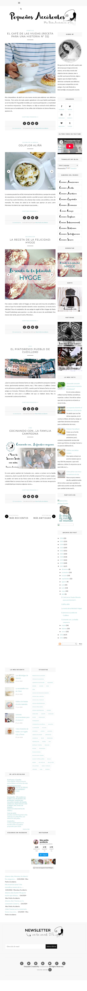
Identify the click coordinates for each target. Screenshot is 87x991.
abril (63, 594)
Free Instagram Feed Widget (44, 868)
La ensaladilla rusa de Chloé (22, 689)
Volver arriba (42, 970)
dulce (34, 717)
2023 (61, 547)
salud (49, 759)
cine (30, 427)
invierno (35, 731)
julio (63, 585)
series (34, 762)
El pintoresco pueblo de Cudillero (30, 351)
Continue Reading (29, 117)
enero (64, 631)
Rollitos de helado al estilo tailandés (22, 703)
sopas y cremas (46, 765)
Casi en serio (11, 813)
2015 (61, 638)
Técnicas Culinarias (38, 679)
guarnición (35, 727)
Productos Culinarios (38, 675)
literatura (48, 734)
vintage (47, 769)
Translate (73, 168)
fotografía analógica (38, 724)
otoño (44, 741)
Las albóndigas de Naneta (22, 676)
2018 (61, 563)
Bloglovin (62, 126)
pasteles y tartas (37, 745)
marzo (64, 625)
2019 (61, 560)
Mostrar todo (26, 829)
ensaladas (42, 717)
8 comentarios (17, 222)
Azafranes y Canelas (14, 780)
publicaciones (36, 752)
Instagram (61, 118)
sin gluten (51, 762)
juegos (42, 731)
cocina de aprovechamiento (40, 693)
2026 (61, 538)
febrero (64, 628)
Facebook (61, 109)
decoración (30, 236)
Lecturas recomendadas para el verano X (22, 717)
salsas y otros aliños (38, 759)
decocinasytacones (14, 786)
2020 (61, 557)
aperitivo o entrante (38, 682)
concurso (35, 713)
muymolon (11, 821)
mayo (63, 591)
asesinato (50, 682)
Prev (8, 171)
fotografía (35, 720)
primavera (42, 748)
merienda (50, 738)
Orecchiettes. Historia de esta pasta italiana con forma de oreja (17, 782)
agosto (64, 582)
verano (34, 769)
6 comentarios (17, 413)
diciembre (65, 569)
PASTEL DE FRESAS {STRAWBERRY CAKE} (21, 789)
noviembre (65, 572)
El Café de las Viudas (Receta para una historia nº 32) (30, 35)
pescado (47, 745)
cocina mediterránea (38, 703)
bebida (34, 686)
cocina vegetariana (38, 710)
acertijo (30, 30)
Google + (69, 118)
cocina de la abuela (30, 142)
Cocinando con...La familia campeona (30, 432)
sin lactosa (35, 765)
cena (47, 686)
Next (51, 171)
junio (63, 588)
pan (50, 741)
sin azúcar (42, 762)
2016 (61, 635)
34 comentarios (16, 332)
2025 (61, 541)
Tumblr (70, 126)
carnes (41, 686)
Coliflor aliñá (30, 145)
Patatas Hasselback (72, 429)
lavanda (49, 731)
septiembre (65, 579)
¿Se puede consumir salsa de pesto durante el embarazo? (74, 386)
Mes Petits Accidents (42, 128)
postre (34, 748)
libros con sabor (37, 734)
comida (49, 710)
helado (44, 727)
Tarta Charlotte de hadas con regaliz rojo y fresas (22, 731)
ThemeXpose (43, 966)
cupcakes (50, 713)
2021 (61, 554)
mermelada (35, 741)
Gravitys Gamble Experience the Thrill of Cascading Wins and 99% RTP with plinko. (17, 816)
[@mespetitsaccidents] (36, 842)
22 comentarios (17, 501)
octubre (64, 575)
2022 (61, 551)
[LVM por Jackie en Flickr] (66, 522)
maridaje (35, 738)
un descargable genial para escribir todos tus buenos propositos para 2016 (15, 824)
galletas (50, 724)
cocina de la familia (38, 700)
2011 (30, 346)
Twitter (70, 109)
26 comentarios (16, 128)
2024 (61, 544)
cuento (43, 713)
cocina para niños (37, 706)
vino (41, 769)
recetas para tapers (38, 755)
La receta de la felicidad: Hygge (30, 241)
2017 (61, 566)
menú (42, 738)
